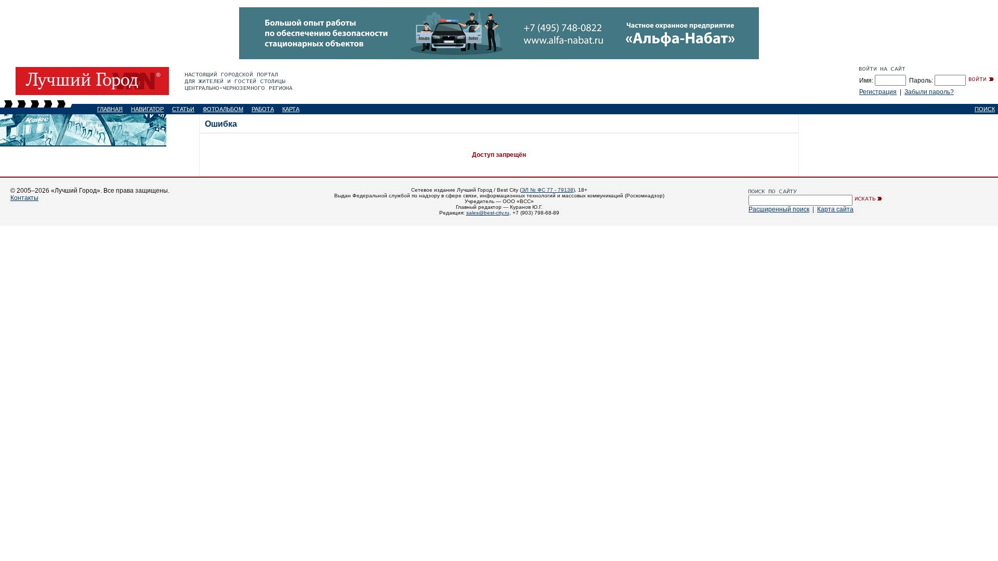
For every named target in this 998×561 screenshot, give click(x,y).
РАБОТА (263, 109)
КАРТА (290, 109)
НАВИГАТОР (147, 109)
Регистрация (878, 92)
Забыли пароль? (929, 92)
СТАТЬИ (183, 109)
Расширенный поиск (778, 209)
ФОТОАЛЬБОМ (223, 109)
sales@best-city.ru (487, 213)
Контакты (24, 198)
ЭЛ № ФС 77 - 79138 (547, 190)
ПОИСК (985, 109)
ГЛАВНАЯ (110, 109)
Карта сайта (835, 209)
